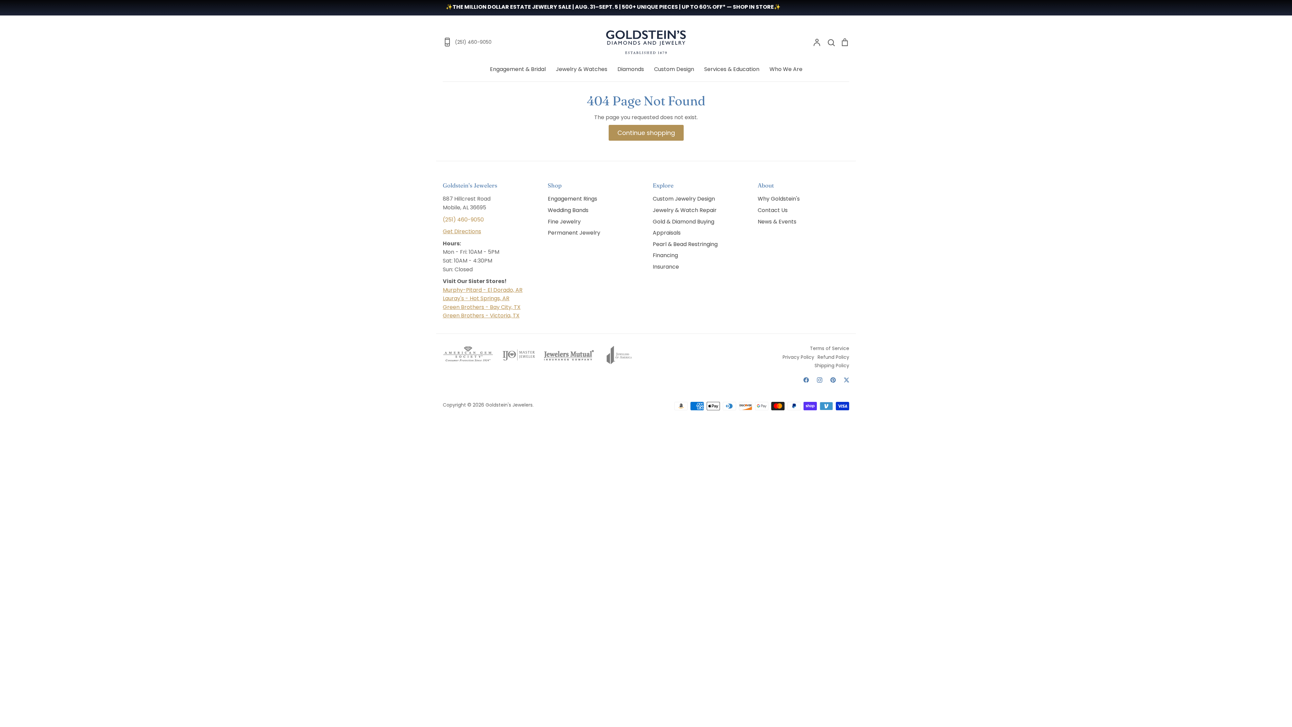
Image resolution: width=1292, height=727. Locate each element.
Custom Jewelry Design (684, 199)
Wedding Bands (568, 210)
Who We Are (785, 69)
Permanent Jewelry (574, 233)
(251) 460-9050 (463, 219)
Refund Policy (833, 357)
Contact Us (773, 210)
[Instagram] (819, 380)
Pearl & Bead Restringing (685, 244)
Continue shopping (646, 133)
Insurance (666, 267)
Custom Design (674, 69)
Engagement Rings (572, 199)
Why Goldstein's (779, 199)
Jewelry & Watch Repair (685, 210)
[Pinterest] (833, 380)
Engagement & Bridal (518, 69)
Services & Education (731, 69)
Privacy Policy (798, 357)
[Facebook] (806, 380)
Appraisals (667, 233)
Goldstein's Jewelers (509, 405)
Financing (665, 255)
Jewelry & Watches (581, 69)
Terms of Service (829, 348)
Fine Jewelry (564, 222)
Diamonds (630, 69)
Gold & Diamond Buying (683, 222)
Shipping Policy (832, 365)
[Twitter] (846, 380)
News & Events (777, 222)
